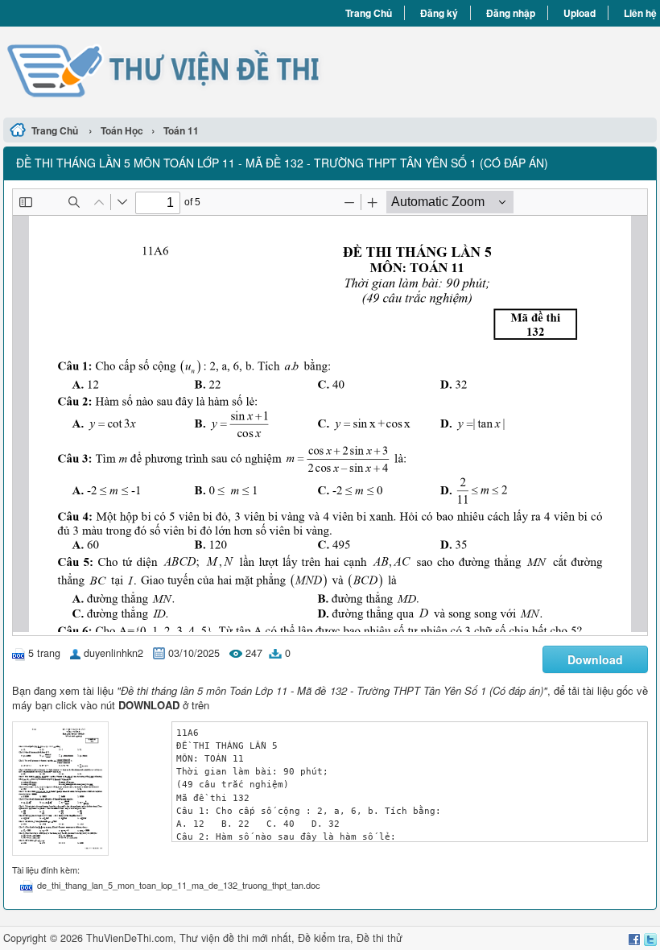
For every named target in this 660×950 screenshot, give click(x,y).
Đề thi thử (379, 938)
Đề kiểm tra (324, 938)
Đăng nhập (510, 13)
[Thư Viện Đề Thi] (166, 70)
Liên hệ (640, 13)
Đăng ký (439, 13)
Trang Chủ (368, 13)
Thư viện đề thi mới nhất (235, 938)
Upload (579, 13)
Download (595, 659)
